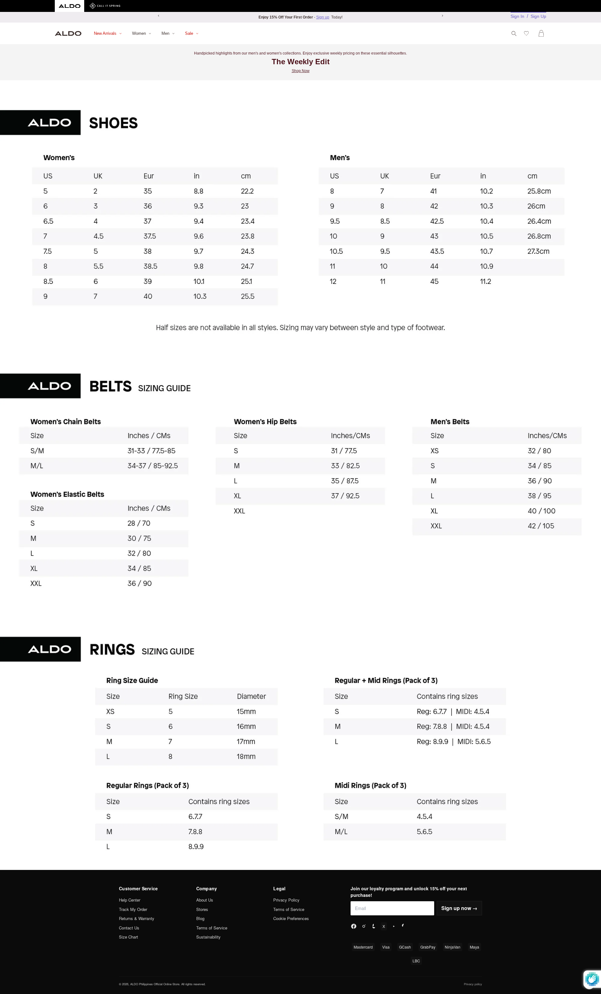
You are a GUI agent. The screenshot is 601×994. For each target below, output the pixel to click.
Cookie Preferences (291, 918)
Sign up (322, 17)
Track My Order (133, 909)
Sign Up (538, 16)
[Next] (442, 15)
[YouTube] (394, 926)
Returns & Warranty (136, 918)
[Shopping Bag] (542, 33)
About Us (204, 900)
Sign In (517, 16)
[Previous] (158, 15)
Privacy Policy (286, 900)
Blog (200, 918)
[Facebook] (354, 926)
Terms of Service (211, 928)
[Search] (513, 33)
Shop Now (301, 71)
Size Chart (128, 937)
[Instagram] (364, 926)
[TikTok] (374, 926)
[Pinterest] (404, 926)
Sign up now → (459, 908)
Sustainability (208, 937)
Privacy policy (473, 984)
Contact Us (129, 928)
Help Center (129, 900)
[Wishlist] (527, 33)
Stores (202, 909)
